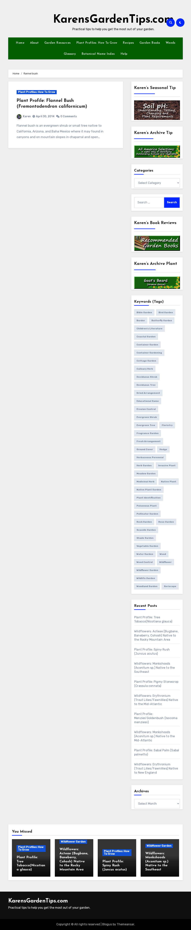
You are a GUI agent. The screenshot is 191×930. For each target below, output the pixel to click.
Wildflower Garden (73, 841)
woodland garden (147, 586)
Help (123, 53)
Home (20, 42)
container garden (147, 344)
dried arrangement (148, 393)
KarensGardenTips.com (113, 19)
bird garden (166, 312)
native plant (168, 481)
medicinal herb (145, 481)
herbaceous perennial (150, 457)
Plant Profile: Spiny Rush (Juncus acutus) (114, 865)
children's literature (149, 328)
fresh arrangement (149, 441)
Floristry (167, 425)
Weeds (170, 42)
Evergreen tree (146, 425)
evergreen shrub (147, 417)
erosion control (146, 409)
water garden (145, 554)
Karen (27, 116)
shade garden (145, 538)
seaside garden (146, 530)
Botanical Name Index (98, 53)
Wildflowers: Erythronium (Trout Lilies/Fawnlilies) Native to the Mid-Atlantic (156, 700)
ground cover (145, 449)
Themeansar (125, 924)
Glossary (70, 53)
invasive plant (167, 465)
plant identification (149, 497)
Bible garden (144, 312)
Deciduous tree (146, 385)
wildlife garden (146, 578)
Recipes (128, 42)
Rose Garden (166, 522)
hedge (163, 449)
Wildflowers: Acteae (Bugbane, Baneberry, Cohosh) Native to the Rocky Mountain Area (156, 635)
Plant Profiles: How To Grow (96, 42)
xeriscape (170, 586)
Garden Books (150, 42)
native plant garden (149, 489)
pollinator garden (147, 513)
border (141, 320)
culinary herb (145, 369)
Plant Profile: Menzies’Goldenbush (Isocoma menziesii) (155, 718)
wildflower (165, 562)
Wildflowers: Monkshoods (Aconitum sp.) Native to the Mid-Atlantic (154, 736)
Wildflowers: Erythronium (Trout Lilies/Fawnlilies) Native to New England (156, 768)
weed (163, 554)
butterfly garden (161, 320)
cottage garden (146, 360)
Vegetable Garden (147, 546)
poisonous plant (147, 505)
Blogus (107, 924)
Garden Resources (57, 42)
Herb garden (144, 465)
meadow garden (146, 473)
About (34, 42)
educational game (148, 401)
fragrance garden (148, 433)
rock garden (144, 522)
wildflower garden (147, 570)
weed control (145, 562)
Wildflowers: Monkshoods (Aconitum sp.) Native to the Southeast (154, 668)
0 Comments (68, 116)
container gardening (149, 352)
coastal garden (146, 336)
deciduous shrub (147, 377)
